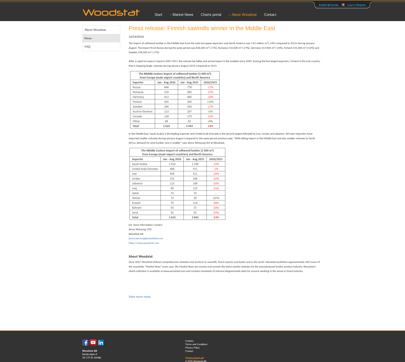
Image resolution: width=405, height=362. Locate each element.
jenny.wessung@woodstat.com (146, 238)
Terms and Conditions (196, 344)
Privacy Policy (192, 347)
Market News (183, 15)
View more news (140, 296)
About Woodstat (244, 15)
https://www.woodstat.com (144, 243)
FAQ (87, 46)
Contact (270, 15)
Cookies (189, 341)
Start (158, 15)
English (323, 5)
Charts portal (211, 15)
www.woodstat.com (174, 271)
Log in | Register (356, 5)
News (88, 38)
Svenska (334, 5)
